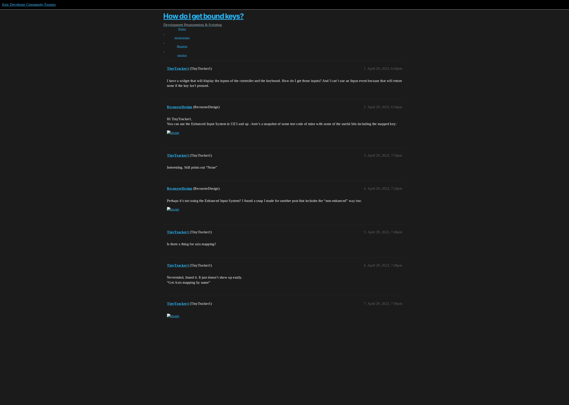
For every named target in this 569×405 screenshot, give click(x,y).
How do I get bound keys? (203, 16)
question (182, 55)
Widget (182, 29)
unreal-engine (182, 37)
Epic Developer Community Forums (29, 4)
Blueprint (182, 46)
